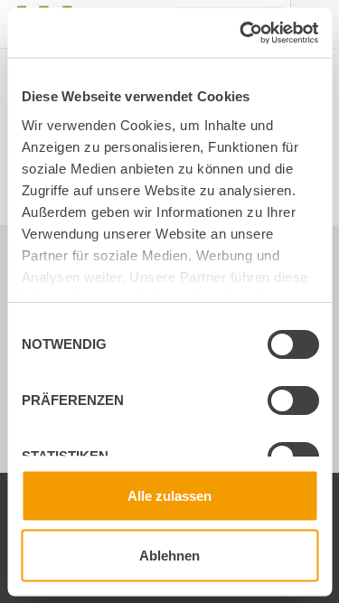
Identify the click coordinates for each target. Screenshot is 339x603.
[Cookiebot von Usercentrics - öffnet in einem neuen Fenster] (241, 32)
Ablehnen (169, 554)
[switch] (277, 403)
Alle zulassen (169, 496)
